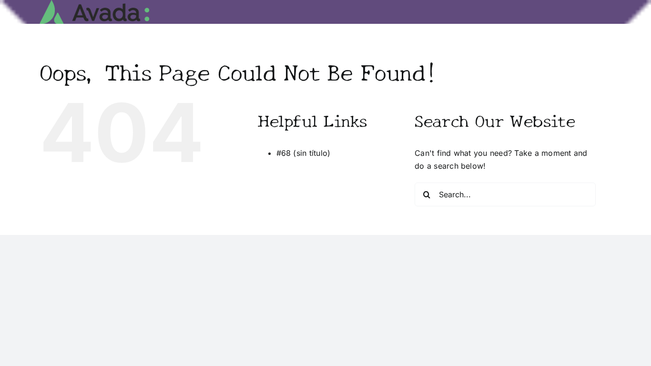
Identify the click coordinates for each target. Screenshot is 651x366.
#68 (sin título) (303, 153)
